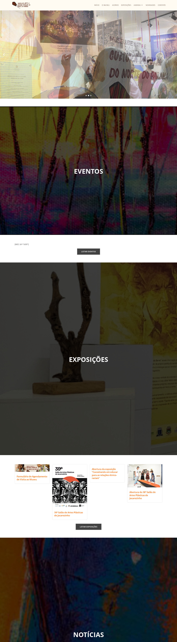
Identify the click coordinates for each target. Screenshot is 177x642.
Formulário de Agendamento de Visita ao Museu (32, 478)
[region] (88, 54)
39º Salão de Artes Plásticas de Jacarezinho (68, 514)
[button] (4, 54)
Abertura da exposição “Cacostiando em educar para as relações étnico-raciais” (105, 474)
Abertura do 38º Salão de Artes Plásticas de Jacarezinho (142, 495)
